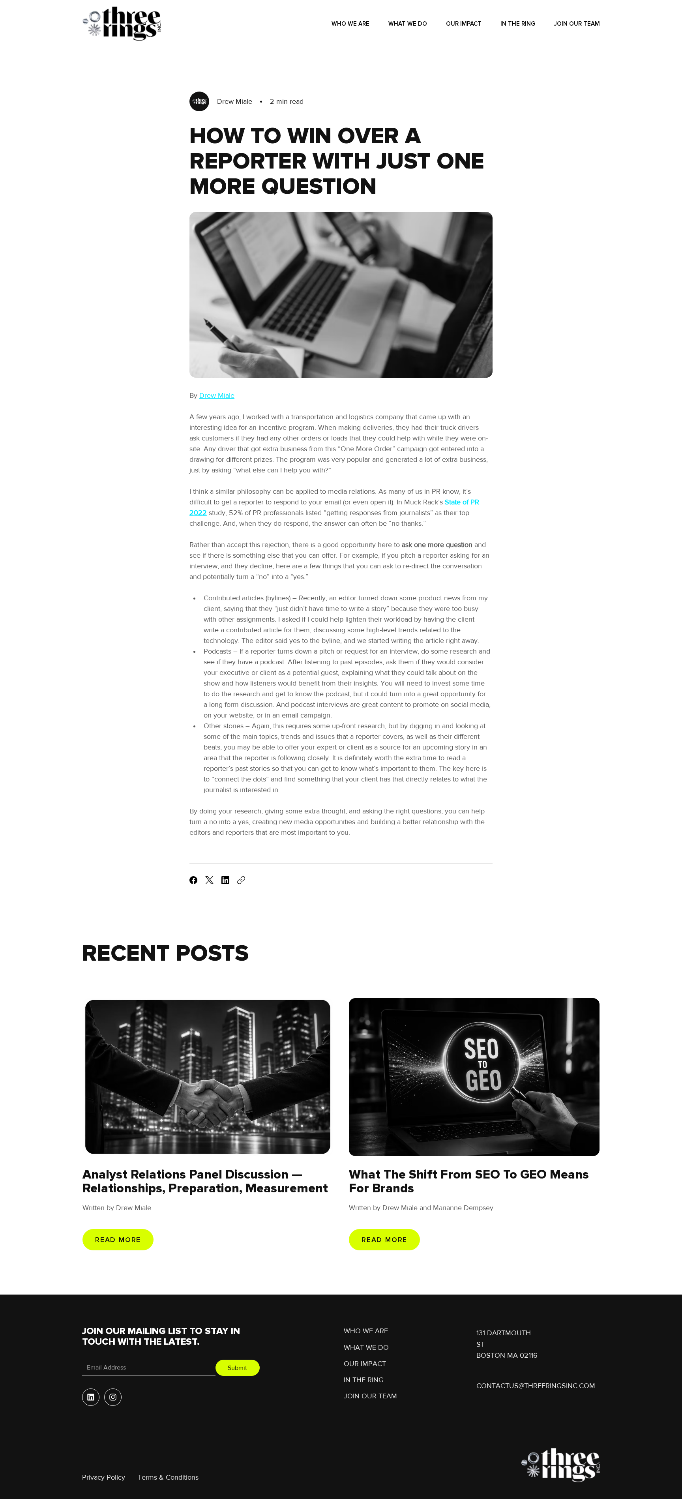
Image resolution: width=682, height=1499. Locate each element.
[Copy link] (241, 880)
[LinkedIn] (225, 880)
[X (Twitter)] (209, 880)
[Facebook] (193, 880)
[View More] (90, 1397)
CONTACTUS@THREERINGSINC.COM (535, 1386)
